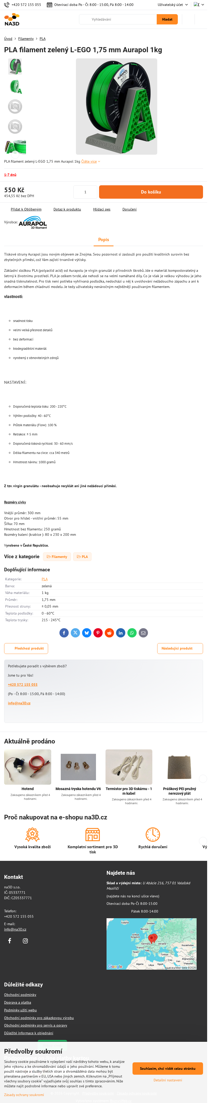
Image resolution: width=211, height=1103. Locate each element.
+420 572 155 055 (23, 684)
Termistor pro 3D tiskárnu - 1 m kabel (129, 791)
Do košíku (151, 192)
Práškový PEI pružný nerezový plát (179, 791)
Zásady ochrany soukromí (24, 1094)
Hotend (28, 789)
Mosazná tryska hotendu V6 (78, 789)
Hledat (167, 19)
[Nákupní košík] (188, 19)
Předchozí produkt (29, 648)
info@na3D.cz (19, 703)
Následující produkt (177, 648)
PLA (45, 579)
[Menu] (201, 19)
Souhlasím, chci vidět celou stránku (168, 1068)
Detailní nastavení (168, 1080)
